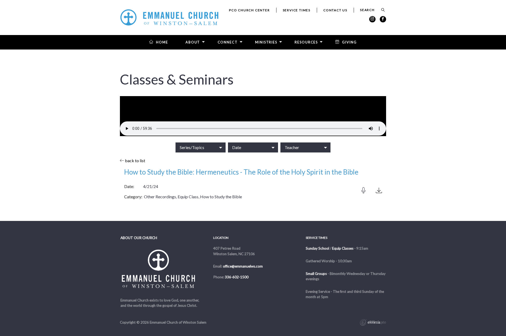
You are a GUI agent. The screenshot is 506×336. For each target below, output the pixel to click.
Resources (306, 42)
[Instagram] (372, 19)
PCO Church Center (249, 10)
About (193, 42)
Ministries (266, 42)
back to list (134, 160)
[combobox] (201, 147)
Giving (349, 42)
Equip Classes (342, 248)
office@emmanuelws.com (243, 266)
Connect (228, 42)
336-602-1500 (237, 277)
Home (162, 42)
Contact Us (335, 10)
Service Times (296, 10)
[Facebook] (383, 19)
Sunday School (317, 248)
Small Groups (316, 273)
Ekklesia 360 (373, 323)
